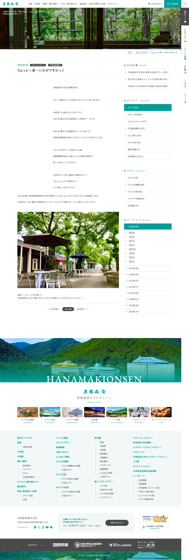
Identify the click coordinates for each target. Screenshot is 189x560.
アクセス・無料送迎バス (69, 3)
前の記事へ (55, 309)
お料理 (37, 3)
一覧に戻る (68, 309)
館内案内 (27, 465)
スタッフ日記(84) (135, 114)
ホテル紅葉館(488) (136, 184)
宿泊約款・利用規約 (142, 442)
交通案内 (104, 457)
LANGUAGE (156, 4)
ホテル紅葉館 (62, 461)
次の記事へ (81, 309)
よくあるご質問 (62, 457)
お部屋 (44, 3)
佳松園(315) (133, 205)
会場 (25, 499)
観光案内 (83, 3)
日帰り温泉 (27, 447)
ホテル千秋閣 (62, 487)
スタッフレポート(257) (137, 121)
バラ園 (136, 461)
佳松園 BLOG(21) (135, 156)
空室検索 (174, 4)
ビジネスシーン (106, 497)
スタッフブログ (62, 442)
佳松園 (97, 438)
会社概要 (142, 480)
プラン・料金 (28, 495)
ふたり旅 (103, 486)
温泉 (30, 3)
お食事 (103, 446)
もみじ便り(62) (134, 142)
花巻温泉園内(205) (136, 128)
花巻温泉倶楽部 (144, 471)
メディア (146, 499)
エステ (25, 473)
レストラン (27, 469)
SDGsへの (147, 491)
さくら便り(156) (134, 135)
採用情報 (142, 484)
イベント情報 (62, 438)
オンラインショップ (141, 466)
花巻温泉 (150, 457)
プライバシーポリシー (143, 438)
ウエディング (112, 3)
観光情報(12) (134, 149)
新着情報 (60, 447)
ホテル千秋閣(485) (136, 198)
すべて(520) (133, 177)
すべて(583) (133, 107)
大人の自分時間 (106, 493)
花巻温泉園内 (28, 477)
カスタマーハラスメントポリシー (147, 447)
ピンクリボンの (146, 495)
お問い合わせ (62, 452)
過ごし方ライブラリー (104, 481)
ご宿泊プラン (66, 469)
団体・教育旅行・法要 (97, 3)
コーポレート (139, 475)
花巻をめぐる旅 (106, 489)
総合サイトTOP (24, 438)
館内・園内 (53, 3)
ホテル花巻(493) (135, 191)
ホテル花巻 (61, 474)
